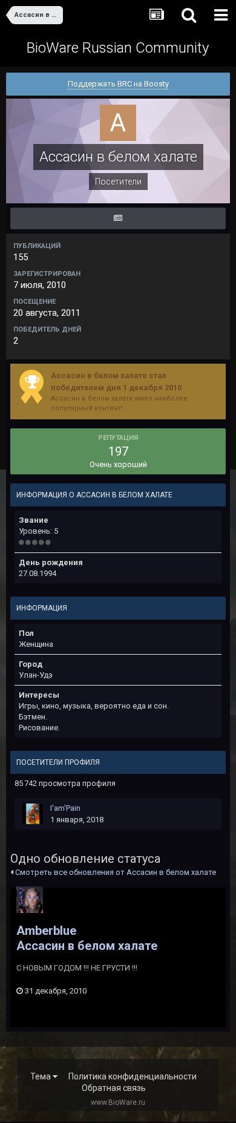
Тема (41, 1076)
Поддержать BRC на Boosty (118, 83)
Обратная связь (114, 1088)
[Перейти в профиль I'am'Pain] (32, 814)
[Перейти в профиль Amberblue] (29, 899)
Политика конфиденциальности (132, 1076)
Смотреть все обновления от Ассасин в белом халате (114, 872)
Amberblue (46, 930)
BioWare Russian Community (118, 47)
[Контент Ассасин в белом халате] (118, 218)
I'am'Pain (65, 808)
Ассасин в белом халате (86, 945)
